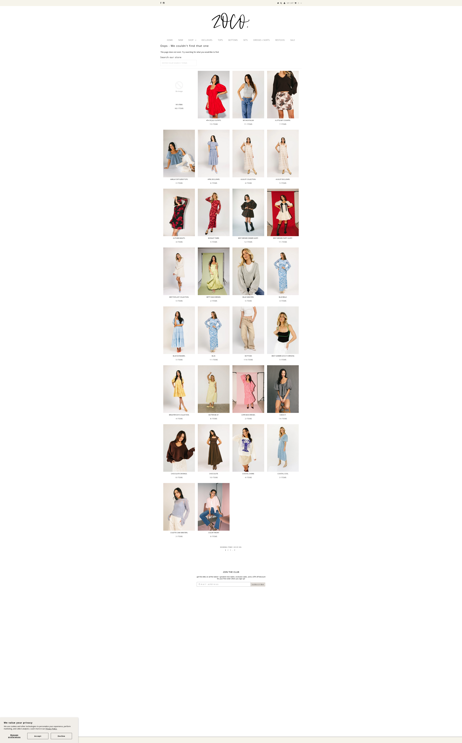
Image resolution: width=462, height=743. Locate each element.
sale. (292, 40)
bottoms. (233, 40)
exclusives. (207, 40)
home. (170, 40)
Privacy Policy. (51, 728)
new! (180, 40)
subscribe (258, 584)
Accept (37, 736)
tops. (220, 40)
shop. (191, 40)
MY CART (293, 3)
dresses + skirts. (261, 40)
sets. (245, 40)
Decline (61, 736)
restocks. (280, 40)
